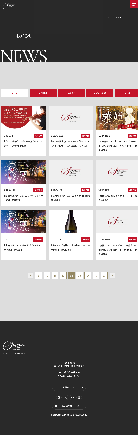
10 (55, 275)
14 (88, 275)
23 (104, 275)
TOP (107, 17)
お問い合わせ (69, 387)
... (47, 275)
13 (79, 275)
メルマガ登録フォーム (70, 406)
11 (63, 275)
